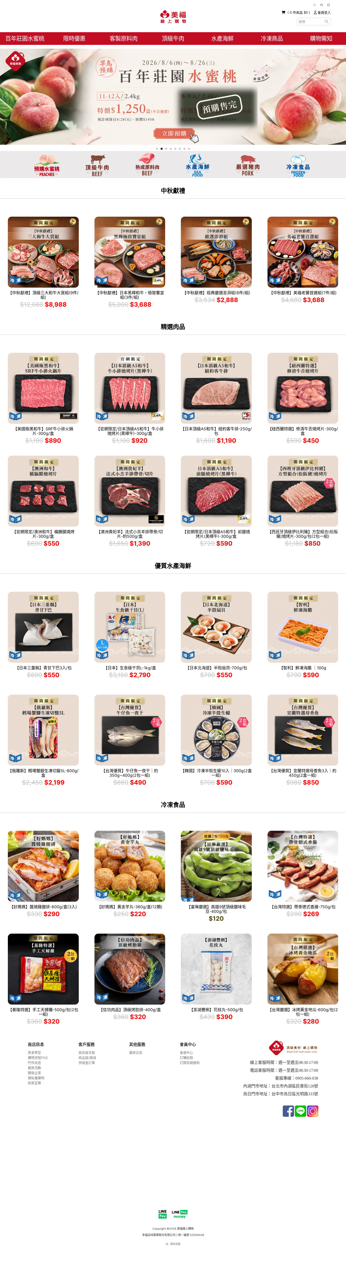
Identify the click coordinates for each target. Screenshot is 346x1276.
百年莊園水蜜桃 (24, 38)
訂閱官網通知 (190, 1063)
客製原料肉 (124, 38)
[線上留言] (314, 4)
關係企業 (34, 1073)
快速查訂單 (87, 1063)
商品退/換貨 (87, 1058)
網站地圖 (175, 1243)
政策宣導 (34, 1083)
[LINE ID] (328, 4)
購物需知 (321, 38)
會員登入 (324, 12)
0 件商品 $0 (299, 12)
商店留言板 (87, 1052)
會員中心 (186, 1052)
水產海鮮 (222, 38)
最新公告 (135, 1052)
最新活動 (34, 1068)
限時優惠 (74, 38)
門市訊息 (34, 1063)
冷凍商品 (272, 38)
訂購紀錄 (186, 1058)
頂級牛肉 (173, 38)
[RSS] (167, 1243)
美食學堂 (34, 1052)
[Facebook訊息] (321, 4)
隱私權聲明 (36, 1078)
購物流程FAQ (38, 1058)
